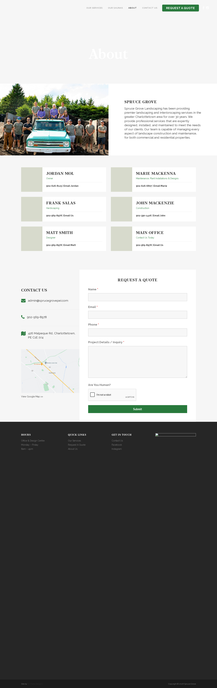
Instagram (117, 449)
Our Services (74, 440)
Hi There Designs (35, 684)
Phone (93, 324)
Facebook (117, 445)
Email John (159, 215)
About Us (73, 449)
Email (93, 307)
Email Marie (160, 186)
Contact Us (117, 440)
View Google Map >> (32, 396)
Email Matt (70, 245)
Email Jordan (71, 186)
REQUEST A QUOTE (180, 8)
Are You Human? (99, 385)
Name (93, 289)
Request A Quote (76, 445)
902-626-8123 (54, 186)
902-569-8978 (54, 215)
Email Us (68, 215)
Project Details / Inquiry (106, 342)
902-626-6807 (144, 186)
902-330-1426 (143, 215)
